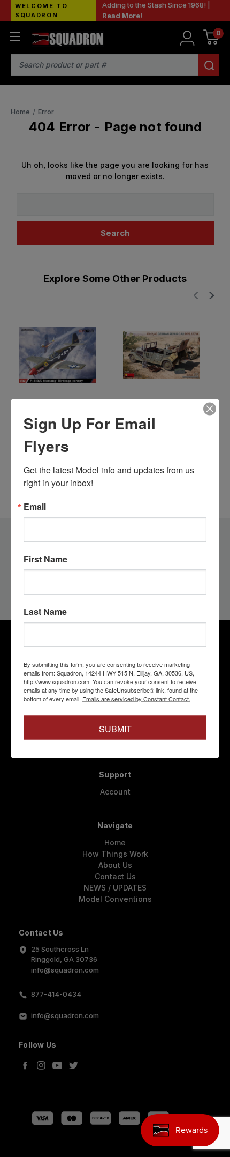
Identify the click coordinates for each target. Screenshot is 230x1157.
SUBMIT (115, 729)
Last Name (45, 611)
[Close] (209, 409)
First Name (45, 559)
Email (35, 506)
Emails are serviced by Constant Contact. (136, 698)
